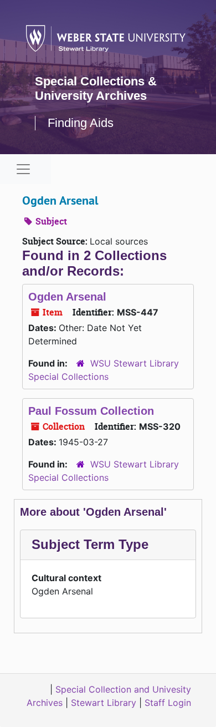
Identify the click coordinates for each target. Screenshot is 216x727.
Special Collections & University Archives (96, 88)
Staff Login (168, 702)
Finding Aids (81, 123)
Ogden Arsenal (67, 297)
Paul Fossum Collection (91, 411)
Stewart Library (103, 702)
